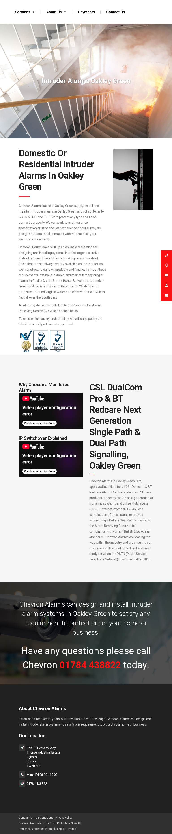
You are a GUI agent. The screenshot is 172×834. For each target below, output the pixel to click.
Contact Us (115, 12)
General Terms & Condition (35, 817)
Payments (86, 12)
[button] (32, 12)
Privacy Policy (63, 817)
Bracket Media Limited (62, 828)
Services (22, 12)
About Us (54, 12)
